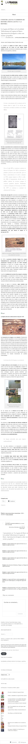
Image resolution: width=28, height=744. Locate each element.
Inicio (10, 22)
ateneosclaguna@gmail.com (6, 629)
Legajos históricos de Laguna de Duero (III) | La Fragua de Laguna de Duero (14, 558)
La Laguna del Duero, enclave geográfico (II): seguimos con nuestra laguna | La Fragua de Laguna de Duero (14, 580)
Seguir (3, 653)
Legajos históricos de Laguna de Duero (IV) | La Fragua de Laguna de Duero (14, 572)
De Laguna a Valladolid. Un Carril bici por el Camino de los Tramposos (16, 730)
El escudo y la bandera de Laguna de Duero (16, 692)
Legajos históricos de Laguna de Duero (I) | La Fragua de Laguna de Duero (14, 544)
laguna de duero (17, 513)
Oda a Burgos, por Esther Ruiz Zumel (15, 713)
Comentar (20, 613)
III (8, 152)
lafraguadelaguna (19, 37)
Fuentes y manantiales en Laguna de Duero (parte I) (17, 695)
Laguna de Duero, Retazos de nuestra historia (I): (17, 709)
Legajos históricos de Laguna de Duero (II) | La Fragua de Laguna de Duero (14, 551)
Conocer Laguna (7, 20)
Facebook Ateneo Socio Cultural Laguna (13, 661)
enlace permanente (9, 514)
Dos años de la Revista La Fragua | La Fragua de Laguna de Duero (15, 565)
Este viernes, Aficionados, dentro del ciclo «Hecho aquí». (17, 527)
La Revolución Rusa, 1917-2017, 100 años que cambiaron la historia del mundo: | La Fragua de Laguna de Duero (14, 589)
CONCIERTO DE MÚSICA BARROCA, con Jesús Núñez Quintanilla (14, 523)
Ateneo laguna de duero (9, 513)
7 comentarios (25, 37)
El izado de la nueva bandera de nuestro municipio (17, 703)
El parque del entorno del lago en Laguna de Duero (17, 725)
